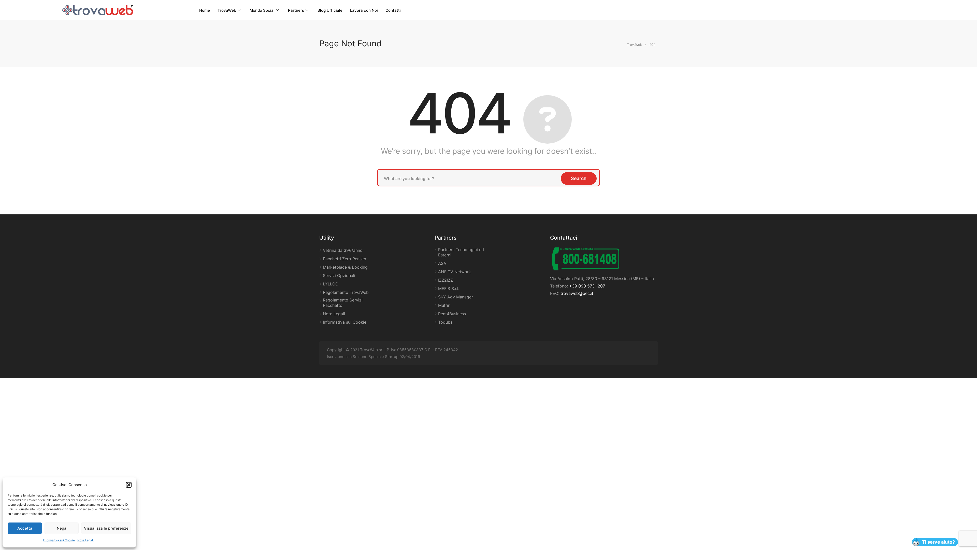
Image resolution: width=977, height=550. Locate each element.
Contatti (393, 10)
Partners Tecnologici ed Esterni (461, 252)
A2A (442, 263)
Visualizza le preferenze (106, 528)
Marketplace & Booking (345, 267)
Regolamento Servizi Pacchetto (343, 302)
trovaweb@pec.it (577, 293)
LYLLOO (330, 283)
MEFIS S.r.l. (448, 288)
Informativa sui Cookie (59, 540)
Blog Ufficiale (330, 10)
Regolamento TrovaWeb (346, 292)
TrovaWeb (227, 10)
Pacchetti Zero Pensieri (345, 258)
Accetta (24, 528)
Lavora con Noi (364, 10)
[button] (128, 484)
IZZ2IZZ (445, 280)
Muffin (444, 305)
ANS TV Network (454, 271)
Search (578, 178)
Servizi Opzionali (339, 275)
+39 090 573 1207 (587, 285)
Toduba (445, 322)
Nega (61, 528)
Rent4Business (452, 313)
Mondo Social (262, 10)
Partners (296, 10)
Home (204, 10)
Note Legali (85, 540)
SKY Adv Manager (455, 296)
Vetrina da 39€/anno (343, 250)
